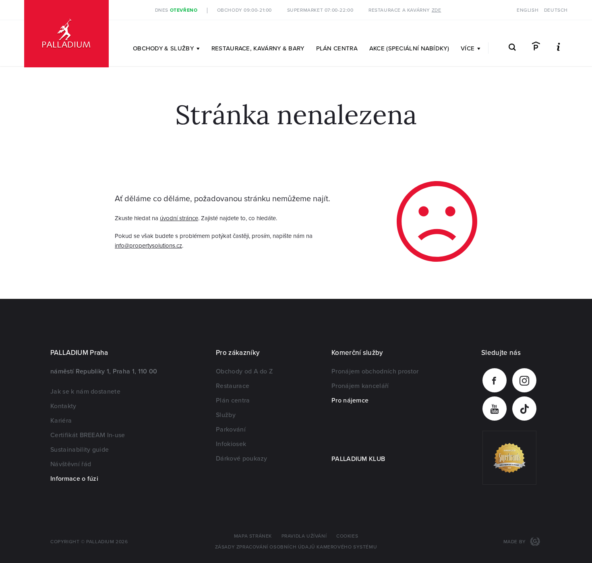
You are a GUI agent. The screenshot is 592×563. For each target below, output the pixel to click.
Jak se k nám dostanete (85, 392)
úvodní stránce (179, 218)
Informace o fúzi (74, 479)
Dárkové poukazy (241, 459)
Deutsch (556, 10)
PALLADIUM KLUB (358, 459)
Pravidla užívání (304, 536)
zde (436, 10)
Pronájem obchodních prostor (375, 371)
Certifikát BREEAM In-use (87, 435)
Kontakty (63, 406)
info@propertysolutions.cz (148, 245)
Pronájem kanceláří (360, 386)
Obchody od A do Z (244, 371)
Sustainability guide (79, 450)
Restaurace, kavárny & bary (257, 48)
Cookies (347, 536)
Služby (226, 415)
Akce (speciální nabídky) (409, 48)
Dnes (176, 10)
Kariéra (61, 421)
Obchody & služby (163, 48)
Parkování (231, 429)
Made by (515, 542)
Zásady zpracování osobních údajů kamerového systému (296, 547)
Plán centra (337, 48)
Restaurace (232, 386)
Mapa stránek (253, 536)
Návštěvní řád (70, 464)
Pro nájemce (350, 400)
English (527, 10)
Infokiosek (231, 444)
